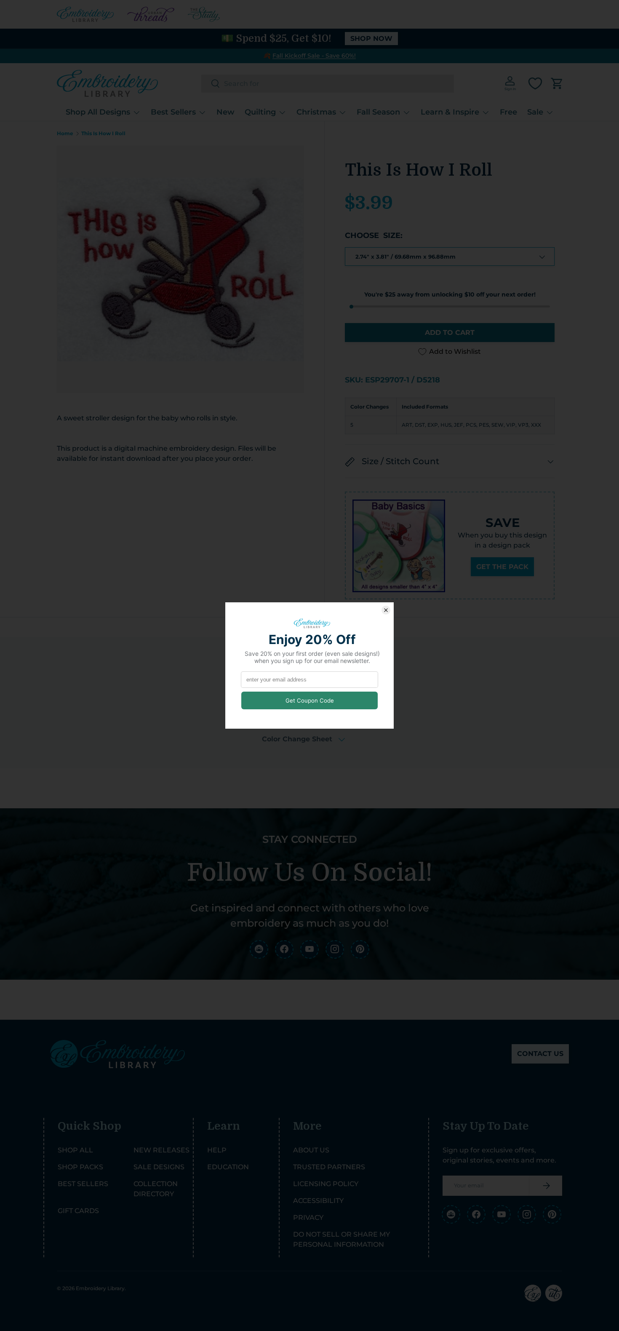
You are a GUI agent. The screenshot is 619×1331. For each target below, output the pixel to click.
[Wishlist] (535, 83)
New (225, 112)
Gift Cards (78, 1211)
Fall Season (378, 112)
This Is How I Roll (103, 133)
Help (217, 1150)
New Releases (161, 1150)
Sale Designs (158, 1167)
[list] (180, 269)
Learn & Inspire (450, 112)
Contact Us (540, 1054)
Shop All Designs (98, 112)
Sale (535, 112)
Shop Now (371, 39)
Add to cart (450, 333)
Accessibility (318, 1201)
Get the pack (502, 567)
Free (508, 112)
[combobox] (327, 84)
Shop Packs (80, 1167)
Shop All (75, 1150)
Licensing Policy (325, 1184)
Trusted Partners (329, 1167)
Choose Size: (374, 236)
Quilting (260, 112)
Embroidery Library (100, 1288)
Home (65, 133)
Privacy (308, 1217)
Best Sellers (173, 112)
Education (228, 1167)
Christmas (316, 112)
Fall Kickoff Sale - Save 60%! (314, 55)
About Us (311, 1150)
